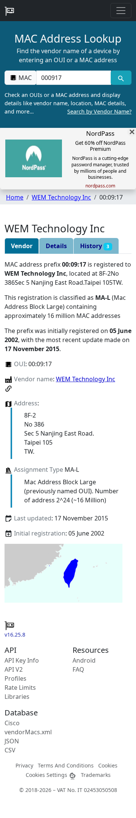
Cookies (107, 765)
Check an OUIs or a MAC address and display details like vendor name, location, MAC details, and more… (68, 103)
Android (84, 660)
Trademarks (96, 774)
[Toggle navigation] (120, 10)
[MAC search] (121, 78)
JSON (12, 741)
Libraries (17, 696)
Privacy (24, 765)
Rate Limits (20, 687)
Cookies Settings (47, 774)
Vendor (21, 246)
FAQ (78, 669)
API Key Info (22, 660)
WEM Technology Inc (61, 197)
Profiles (15, 678)
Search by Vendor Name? (99, 111)
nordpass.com (100, 186)
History (94, 246)
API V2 (14, 669)
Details (56, 246)
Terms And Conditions (66, 765)
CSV (10, 750)
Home (14, 197)
